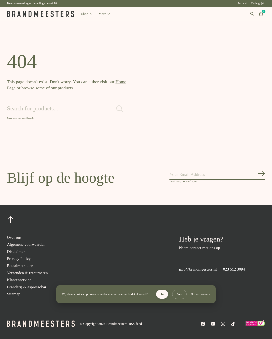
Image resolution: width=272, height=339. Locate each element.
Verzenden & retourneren (27, 273)
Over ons (14, 237)
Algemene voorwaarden (26, 244)
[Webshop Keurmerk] (255, 325)
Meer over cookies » (200, 294)
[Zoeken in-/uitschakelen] (252, 14)
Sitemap (13, 294)
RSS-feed (135, 324)
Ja (162, 294)
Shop (84, 14)
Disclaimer (16, 251)
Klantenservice (19, 280)
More (102, 14)
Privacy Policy (19, 258)
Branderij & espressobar (26, 287)
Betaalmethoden (20, 265)
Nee (179, 294)
